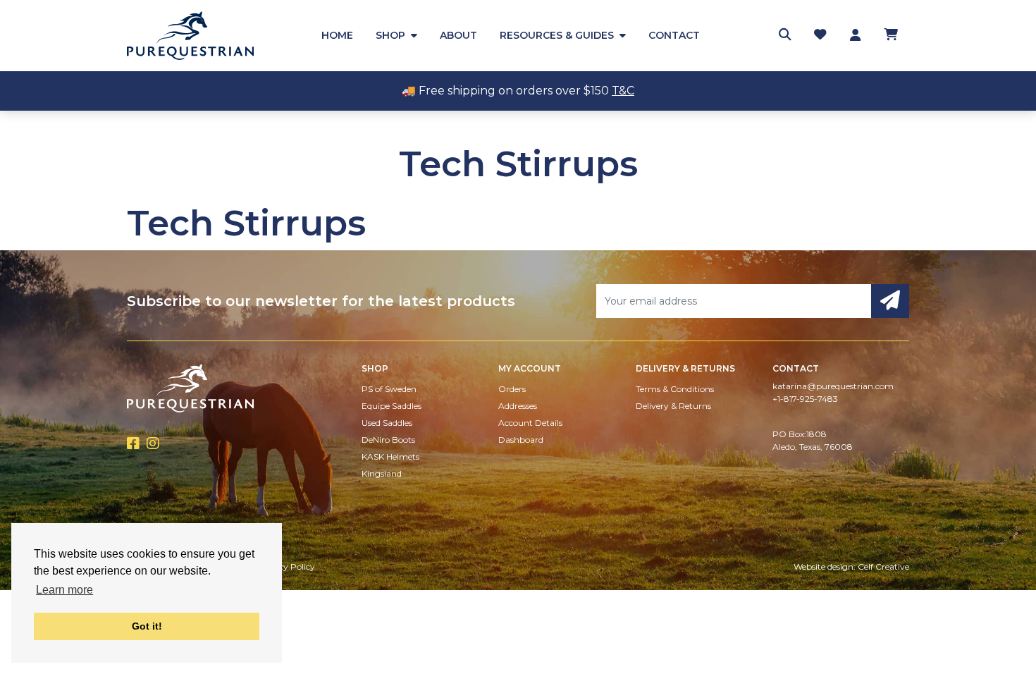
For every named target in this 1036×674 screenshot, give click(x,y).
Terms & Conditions (675, 389)
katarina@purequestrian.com (833, 386)
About (458, 35)
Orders (512, 389)
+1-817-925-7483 (805, 398)
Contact (674, 35)
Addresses (517, 405)
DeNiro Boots (388, 439)
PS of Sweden (389, 389)
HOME (337, 35)
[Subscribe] (890, 301)
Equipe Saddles (391, 405)
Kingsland (382, 473)
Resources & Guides (557, 35)
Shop (390, 35)
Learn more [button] (64, 590)
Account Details (530, 422)
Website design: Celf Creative (851, 566)
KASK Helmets (390, 456)
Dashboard (520, 439)
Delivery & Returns (673, 405)
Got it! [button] (147, 626)
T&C (623, 90)
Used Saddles (387, 422)
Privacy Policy (286, 566)
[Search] (785, 35)
